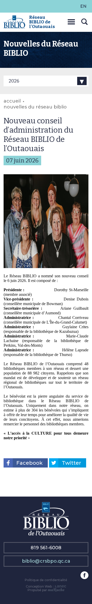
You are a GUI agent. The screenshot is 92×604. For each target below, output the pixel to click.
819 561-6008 (46, 548)
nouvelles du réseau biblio (35, 107)
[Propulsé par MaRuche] (56, 590)
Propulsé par (38, 590)
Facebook (29, 463)
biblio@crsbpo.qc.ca (46, 561)
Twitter (71, 463)
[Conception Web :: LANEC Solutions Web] (60, 586)
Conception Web (39, 586)
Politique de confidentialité (46, 580)
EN (83, 6)
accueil (12, 101)
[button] (71, 21)
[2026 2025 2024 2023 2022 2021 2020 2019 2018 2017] (46, 81)
